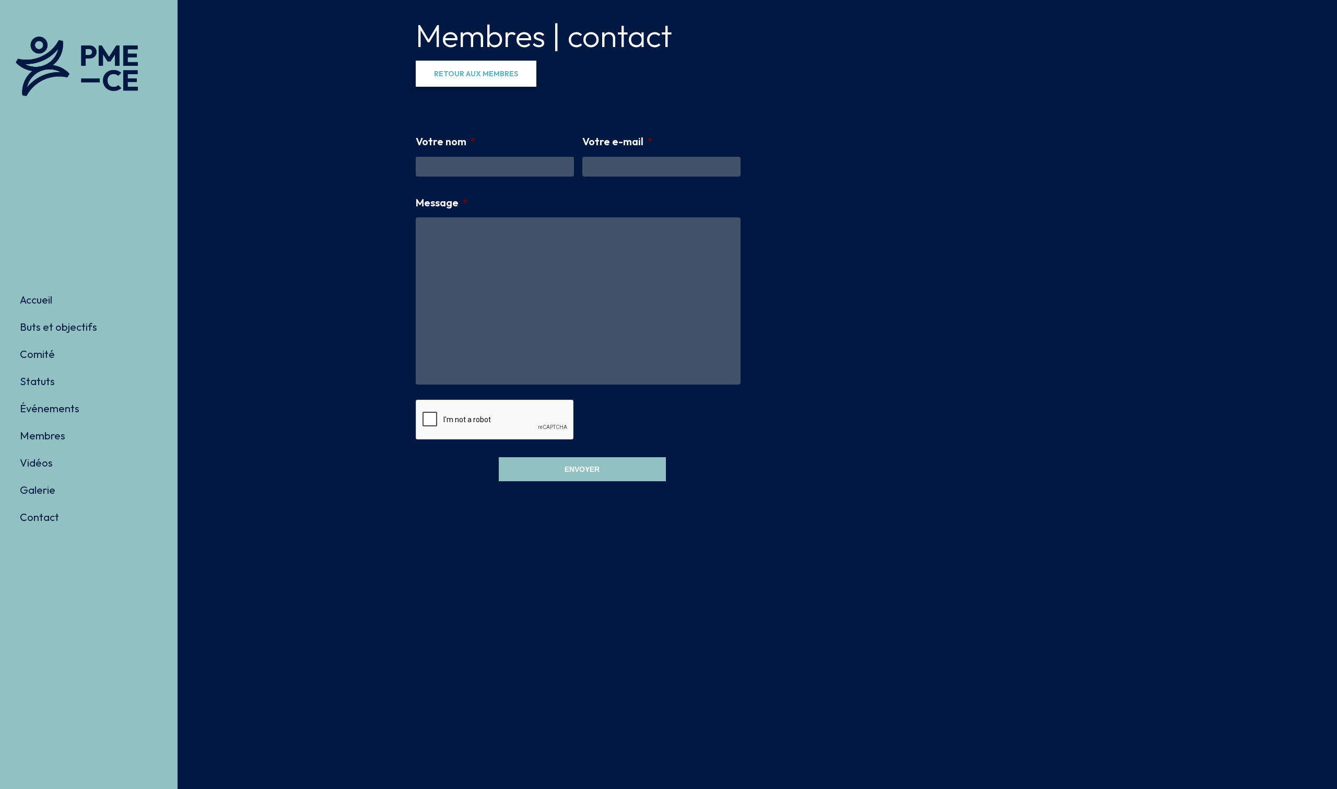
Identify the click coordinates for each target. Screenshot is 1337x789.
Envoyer (582, 469)
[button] (476, 74)
